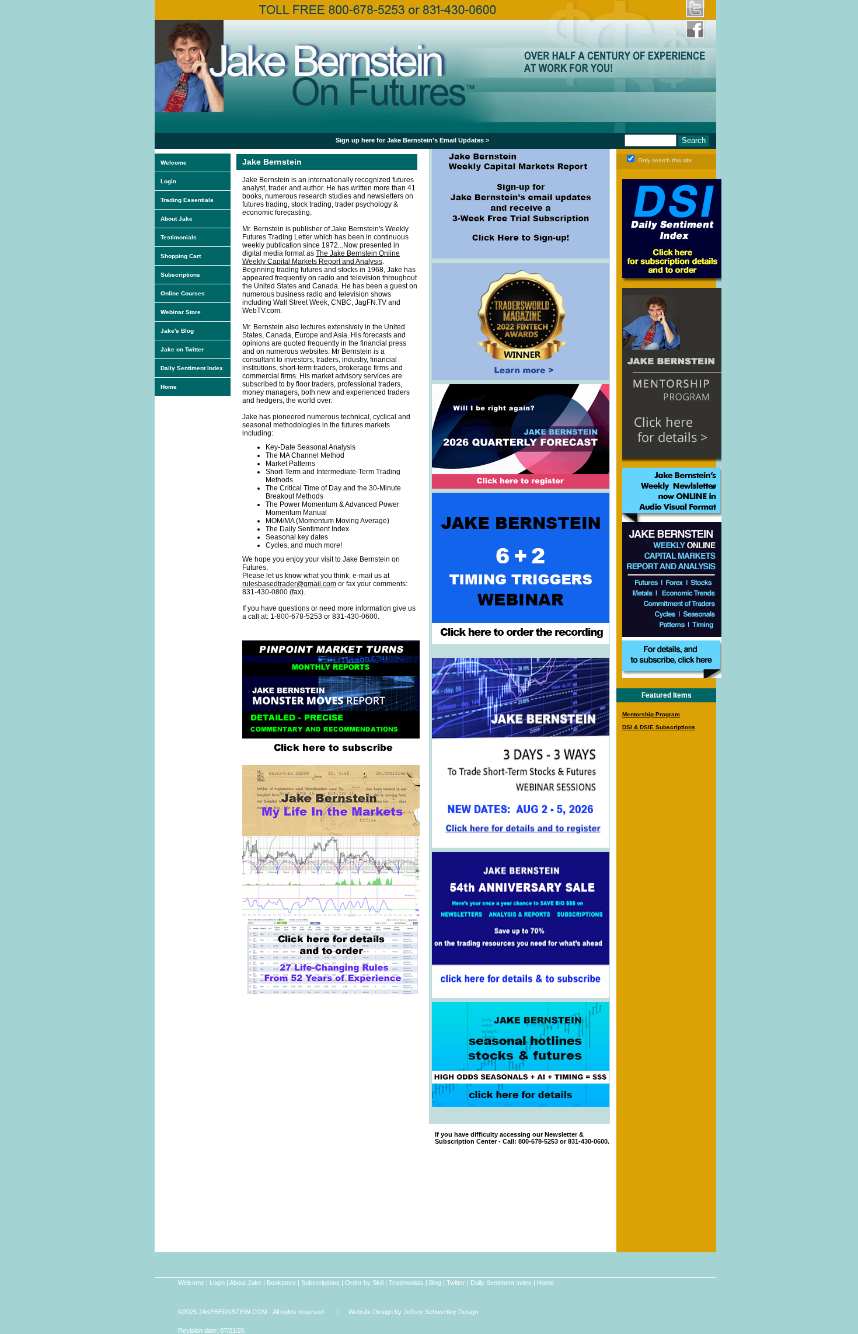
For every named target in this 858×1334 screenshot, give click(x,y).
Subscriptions (180, 274)
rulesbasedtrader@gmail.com (289, 584)
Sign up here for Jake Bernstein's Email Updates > (412, 140)
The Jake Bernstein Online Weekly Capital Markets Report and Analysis (321, 257)
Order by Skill (364, 1282)
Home (169, 387)
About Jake (177, 218)
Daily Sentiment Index (192, 368)
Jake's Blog (177, 331)
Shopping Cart (181, 256)
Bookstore (281, 1282)
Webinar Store (181, 312)
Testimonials (179, 237)
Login (168, 181)
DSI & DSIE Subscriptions (658, 727)
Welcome (174, 162)
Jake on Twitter (182, 349)
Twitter (456, 1282)
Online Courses (183, 293)
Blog (435, 1282)
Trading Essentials (187, 200)
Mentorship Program (651, 714)
